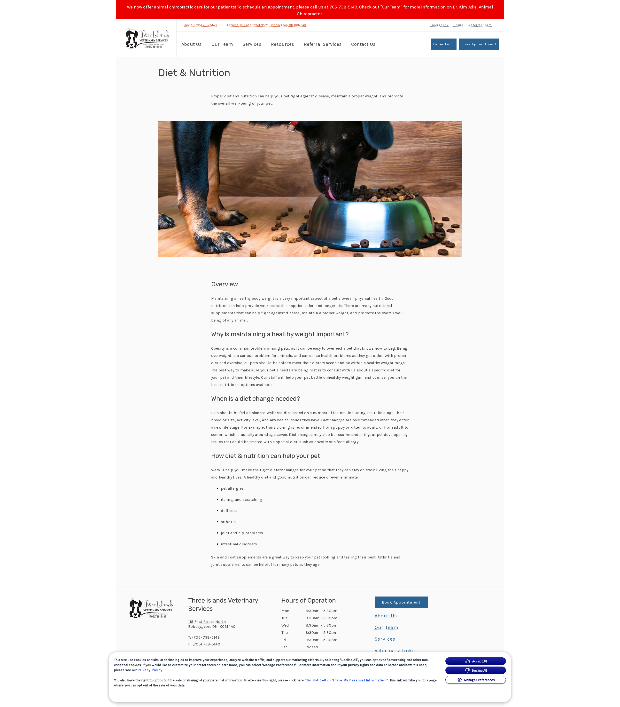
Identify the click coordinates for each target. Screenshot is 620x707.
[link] (147, 38)
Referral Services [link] (322, 44)
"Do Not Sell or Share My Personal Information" (346, 680)
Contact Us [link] (363, 44)
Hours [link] (459, 25)
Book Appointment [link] (478, 44)
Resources (282, 44)
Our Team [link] (222, 44)
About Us (191, 44)
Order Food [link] (443, 44)
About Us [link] (386, 616)
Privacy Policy (150, 670)
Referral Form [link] (480, 25)
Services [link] (252, 44)
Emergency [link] (439, 25)
